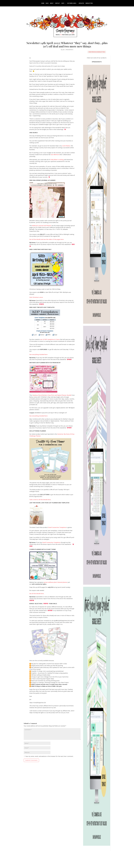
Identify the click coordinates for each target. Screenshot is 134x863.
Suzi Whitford (55, 154)
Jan (63, 49)
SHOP (62, 3)
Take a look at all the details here (40, 499)
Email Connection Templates (57, 527)
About (51, 3)
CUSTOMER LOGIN (71, 3)
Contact (57, 3)
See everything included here (38, 416)
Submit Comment (31, 760)
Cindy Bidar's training (57, 159)
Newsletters (89, 3)
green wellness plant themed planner (55, 582)
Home (42, 3)
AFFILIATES (81, 3)
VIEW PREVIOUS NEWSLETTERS (97, 52)
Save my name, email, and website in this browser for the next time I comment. (49, 756)
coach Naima (66, 146)
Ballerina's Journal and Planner (41, 225)
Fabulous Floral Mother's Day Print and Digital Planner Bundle (51, 395)
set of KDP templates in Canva (50, 339)
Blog (47, 3)
